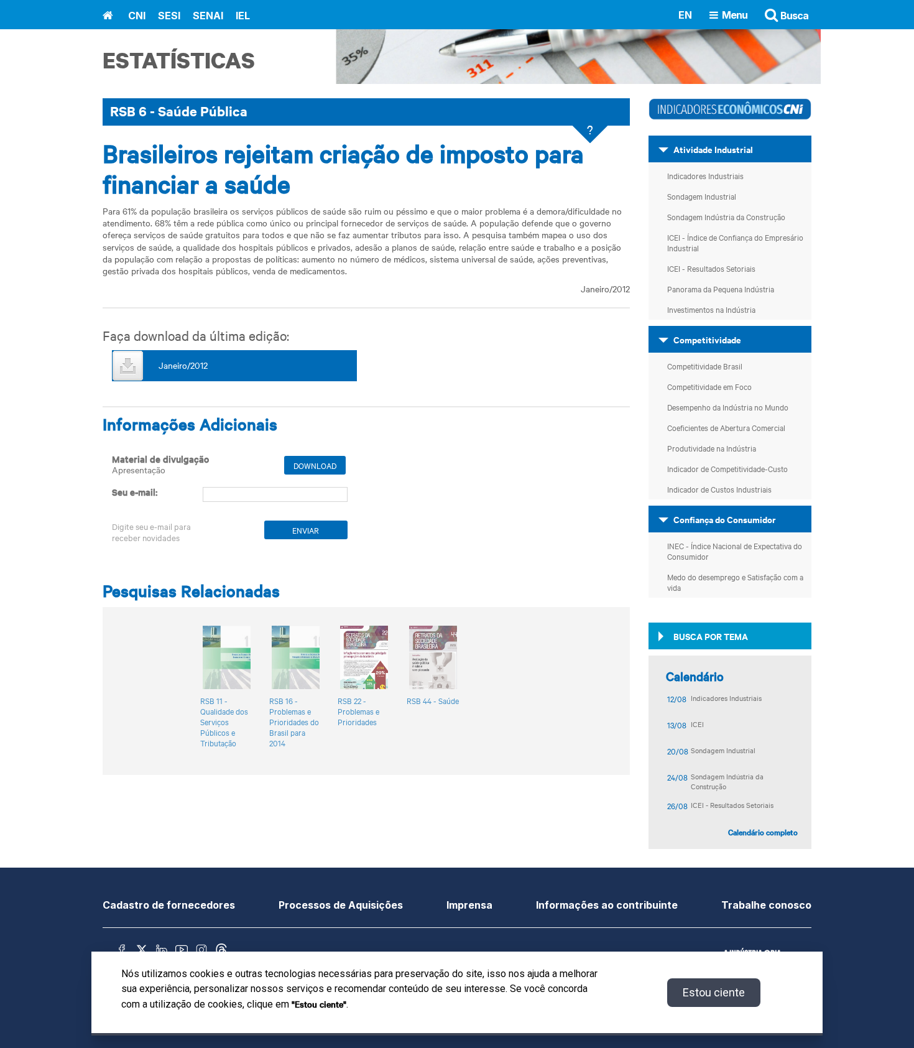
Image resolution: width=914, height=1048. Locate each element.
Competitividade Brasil (704, 365)
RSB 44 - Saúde (433, 700)
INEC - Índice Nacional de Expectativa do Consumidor (734, 551)
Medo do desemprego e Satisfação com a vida (735, 582)
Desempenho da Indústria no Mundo (727, 406)
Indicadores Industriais (705, 175)
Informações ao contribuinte (607, 905)
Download (314, 465)
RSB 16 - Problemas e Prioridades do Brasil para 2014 (294, 721)
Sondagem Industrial (701, 196)
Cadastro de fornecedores (169, 905)
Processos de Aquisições (341, 905)
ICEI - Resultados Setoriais (711, 268)
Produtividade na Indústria (711, 447)
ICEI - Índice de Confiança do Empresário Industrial (735, 242)
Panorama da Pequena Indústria (720, 288)
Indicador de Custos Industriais (719, 488)
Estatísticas (179, 60)
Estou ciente (714, 992)
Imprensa (469, 905)
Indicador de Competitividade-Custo (727, 468)
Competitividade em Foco (709, 386)
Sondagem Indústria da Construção (726, 216)
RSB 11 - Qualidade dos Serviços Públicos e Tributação (224, 721)
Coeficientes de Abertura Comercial (726, 427)
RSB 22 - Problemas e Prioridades (358, 711)
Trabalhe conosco (766, 905)
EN (685, 14)
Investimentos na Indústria (711, 309)
